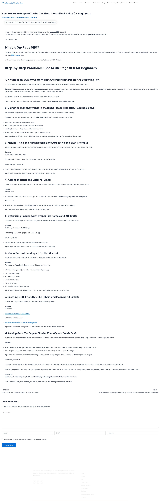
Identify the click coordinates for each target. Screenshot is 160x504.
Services (87, 3)
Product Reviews (134, 3)
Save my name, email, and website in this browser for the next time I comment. (25, 439)
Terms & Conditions (85, 485)
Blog (103, 3)
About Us (83, 473)
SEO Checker (15, 55)
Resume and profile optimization (117, 3)
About (80, 3)
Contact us (96, 3)
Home (74, 3)
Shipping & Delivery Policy (87, 494)
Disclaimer (83, 491)
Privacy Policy (84, 482)
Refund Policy (84, 488)
